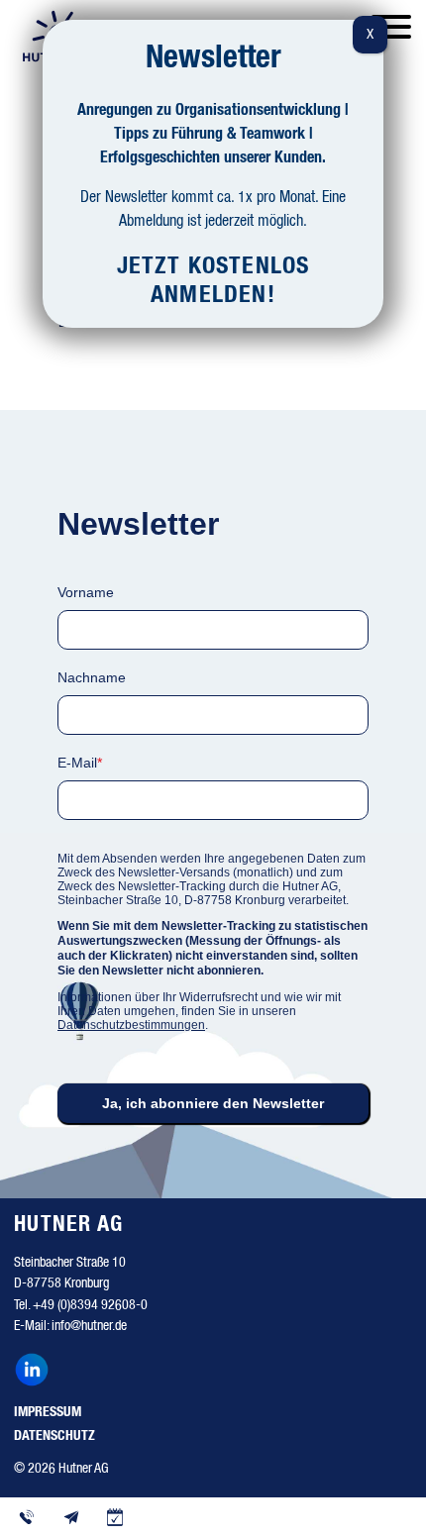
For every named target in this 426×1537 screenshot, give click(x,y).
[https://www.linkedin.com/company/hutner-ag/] (36, 1372)
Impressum (47, 1412)
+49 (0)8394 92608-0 (90, 1305)
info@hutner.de (89, 1326)
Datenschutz (54, 1436)
